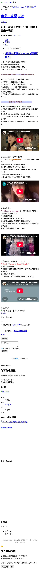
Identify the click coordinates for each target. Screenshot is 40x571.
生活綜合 (17, 35)
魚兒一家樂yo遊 (12, 16)
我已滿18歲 (5, 567)
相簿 (6, 40)
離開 (11, 567)
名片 (6, 45)
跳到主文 (4, 22)
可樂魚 (3, 313)
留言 (18, 325)
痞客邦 (13, 325)
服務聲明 (22, 542)
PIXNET (9, 540)
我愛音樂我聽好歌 (20, 331)
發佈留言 (4, 351)
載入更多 (4, 338)
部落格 (7, 42)
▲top (3, 334)
